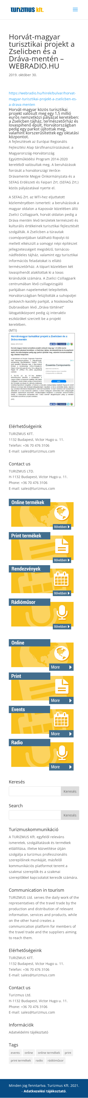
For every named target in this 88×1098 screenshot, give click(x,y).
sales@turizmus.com (38, 451)
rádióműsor (56, 1060)
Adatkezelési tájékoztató (45, 1091)
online (29, 1053)
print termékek (21, 1060)
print (68, 1053)
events (15, 1053)
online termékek (49, 1053)
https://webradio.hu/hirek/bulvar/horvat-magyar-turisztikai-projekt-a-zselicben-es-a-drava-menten (43, 99)
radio (39, 1060)
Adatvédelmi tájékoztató (28, 1032)
